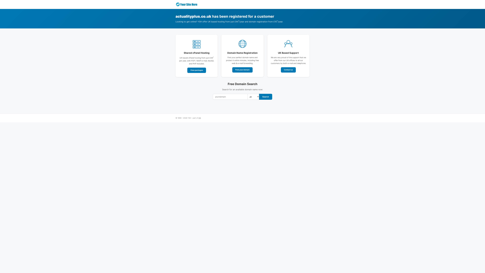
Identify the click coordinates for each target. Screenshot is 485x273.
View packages (196, 70)
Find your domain (242, 70)
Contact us (288, 70)
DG (200, 118)
